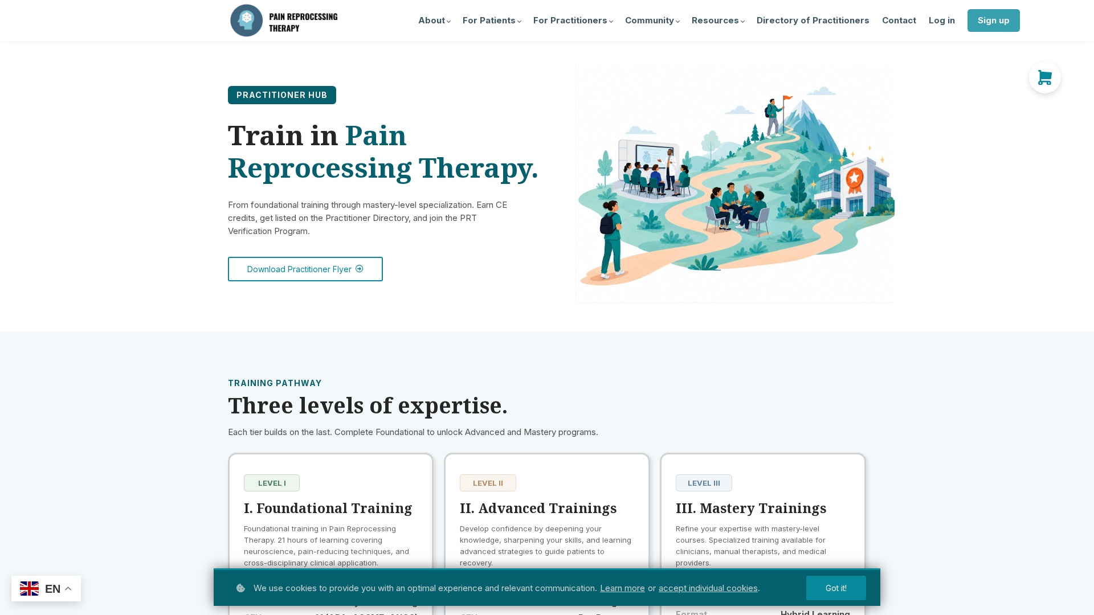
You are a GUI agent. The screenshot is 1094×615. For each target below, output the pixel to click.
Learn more (622, 588)
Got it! (836, 588)
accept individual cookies (708, 588)
